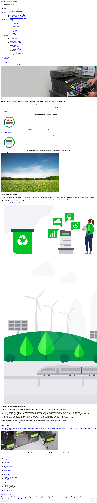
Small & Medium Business (16, 9)
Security (15, 31)
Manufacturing (16, 26)
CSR (5, 469)
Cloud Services (16, 30)
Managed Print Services (15, 37)
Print (14, 33)
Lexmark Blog (7, 479)
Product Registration (18, 48)
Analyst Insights (7, 471)
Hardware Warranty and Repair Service (19, 39)
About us (6, 459)
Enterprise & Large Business (16, 11)
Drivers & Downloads (18, 52)
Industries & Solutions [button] (9, 19)
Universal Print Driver (18, 53)
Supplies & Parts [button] (8, 12)
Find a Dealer (7, 474)
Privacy (5, 491)
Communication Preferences (10, 477)
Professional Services (15, 41)
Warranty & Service (17, 49)
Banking (15, 22)
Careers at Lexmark (8, 461)
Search (5, 4)
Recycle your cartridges (6, 132)
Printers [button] (5, 8)
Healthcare (15, 23)
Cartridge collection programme (8, 428)
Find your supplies (5, 455)
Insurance (15, 24)
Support (5, 475)
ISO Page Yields (36, 428)
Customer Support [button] (8, 43)
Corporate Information (9, 490)
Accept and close (5, 501)
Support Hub (16, 46)
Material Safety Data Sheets (72, 428)
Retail (14, 27)
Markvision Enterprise (18, 54)
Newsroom (6, 462)
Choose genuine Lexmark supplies (18, 14)
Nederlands (6, 57)
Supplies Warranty (51, 428)
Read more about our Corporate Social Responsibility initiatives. (16, 422)
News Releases (7, 478)
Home (5, 62)
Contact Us (6, 463)
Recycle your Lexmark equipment (9, 152)
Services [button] (6, 35)
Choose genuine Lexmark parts (17, 16)
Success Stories (7, 470)
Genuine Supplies (60, 428)
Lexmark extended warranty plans (18, 18)
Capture (15, 34)
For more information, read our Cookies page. (16, 498)
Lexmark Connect (8, 466)
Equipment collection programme (24, 428)
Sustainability (7, 467)
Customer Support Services (16, 42)
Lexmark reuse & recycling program (18, 15)
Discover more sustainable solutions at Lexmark (12, 202)
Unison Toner (43, 428)
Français (6, 58)
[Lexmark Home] (13, 1)
